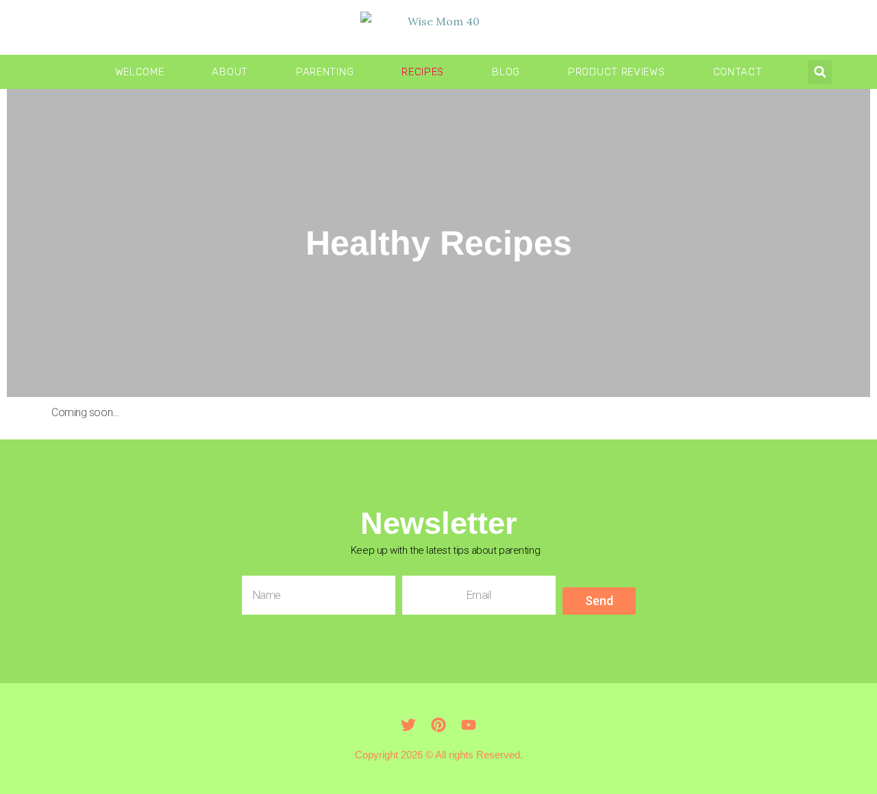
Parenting (325, 72)
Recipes (423, 72)
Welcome (139, 72)
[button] (820, 72)
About (230, 72)
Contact (738, 72)
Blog (506, 72)
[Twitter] (408, 724)
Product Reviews (616, 72)
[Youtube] (468, 724)
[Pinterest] (438, 724)
